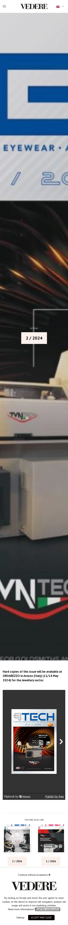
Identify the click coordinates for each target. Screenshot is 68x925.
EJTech (34, 328)
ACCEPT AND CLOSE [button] (41, 917)
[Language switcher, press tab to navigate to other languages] (59, 6)
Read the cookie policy (48, 909)
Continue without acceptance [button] (33, 874)
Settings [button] (20, 917)
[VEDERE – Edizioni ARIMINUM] (34, 6)
